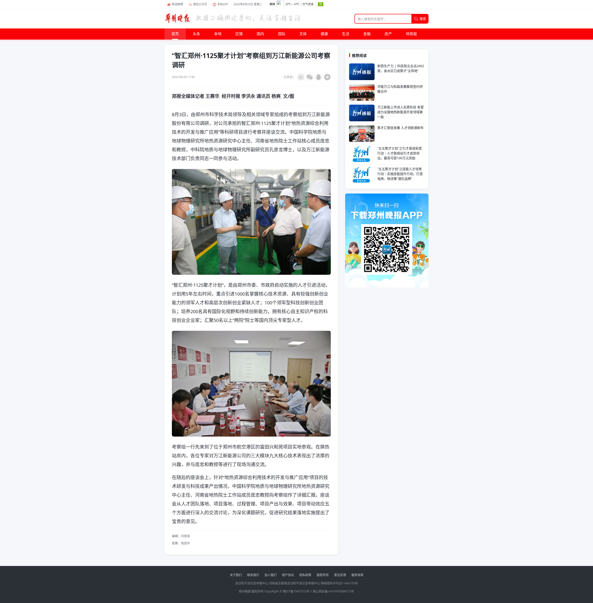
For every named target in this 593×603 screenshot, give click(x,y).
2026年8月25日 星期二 (247, 4)
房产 (388, 34)
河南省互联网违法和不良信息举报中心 (294, 583)
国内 (260, 34)
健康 (324, 34)
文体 (303, 34)
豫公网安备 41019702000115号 (333, 591)
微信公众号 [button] (200, 4)
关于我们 (236, 575)
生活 (345, 34)
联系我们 (253, 575)
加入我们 (271, 575)
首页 (175, 34)
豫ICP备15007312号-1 (297, 591)
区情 (239, 34)
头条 (196, 34)
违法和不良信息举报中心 (251, 583)
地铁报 (411, 34)
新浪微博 (177, 4)
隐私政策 (305, 575)
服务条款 (357, 575)
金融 (367, 34)
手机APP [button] (222, 4)
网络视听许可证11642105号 (339, 583)
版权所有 (323, 575)
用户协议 (288, 575)
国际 (281, 34)
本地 (217, 34)
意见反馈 (340, 575)
